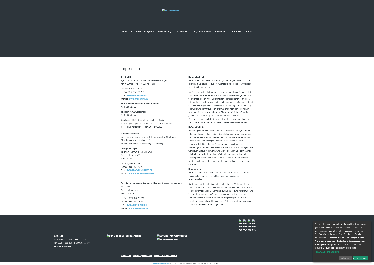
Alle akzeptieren (360, 258)
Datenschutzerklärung (165, 255)
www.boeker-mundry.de (141, 173)
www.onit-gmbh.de (138, 98)
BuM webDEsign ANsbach (161, 263)
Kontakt (137, 255)
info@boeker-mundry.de (139, 170)
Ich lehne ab (345, 258)
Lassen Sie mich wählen (327, 252)
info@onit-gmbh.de (137, 95)
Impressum (147, 255)
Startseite (126, 255)
